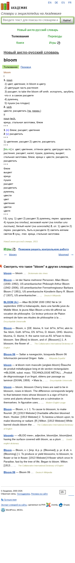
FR (69, 2)
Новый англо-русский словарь (37, 29)
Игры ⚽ (55, 42)
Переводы (55, 36)
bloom (7, 273)
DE (56, 2)
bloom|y (9, 435)
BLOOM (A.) (11, 302)
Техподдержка (23, 494)
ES (63, 2)
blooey (13, 254)
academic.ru (14, 6)
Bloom (8, 279)
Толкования (20, 36)
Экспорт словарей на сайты (14, 505)
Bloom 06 (9, 354)
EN (49, 2)
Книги (20, 42)
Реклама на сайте (39, 494)
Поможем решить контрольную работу (43, 249)
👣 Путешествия (9, 500)
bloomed (64, 254)
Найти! (67, 20)
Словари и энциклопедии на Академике (31, 13)
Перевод (26, 67)
